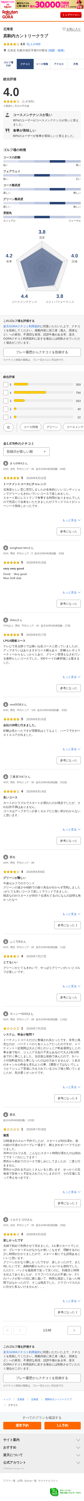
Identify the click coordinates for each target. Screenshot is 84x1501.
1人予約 (62, 1425)
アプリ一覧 (9, 1480)
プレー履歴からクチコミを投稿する (42, 352)
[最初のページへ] (7, 1330)
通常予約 (22, 1425)
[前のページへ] (20, 1330)
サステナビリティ (48, 1480)
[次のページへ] (74, 1330)
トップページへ (71, 15)
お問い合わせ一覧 (27, 1480)
